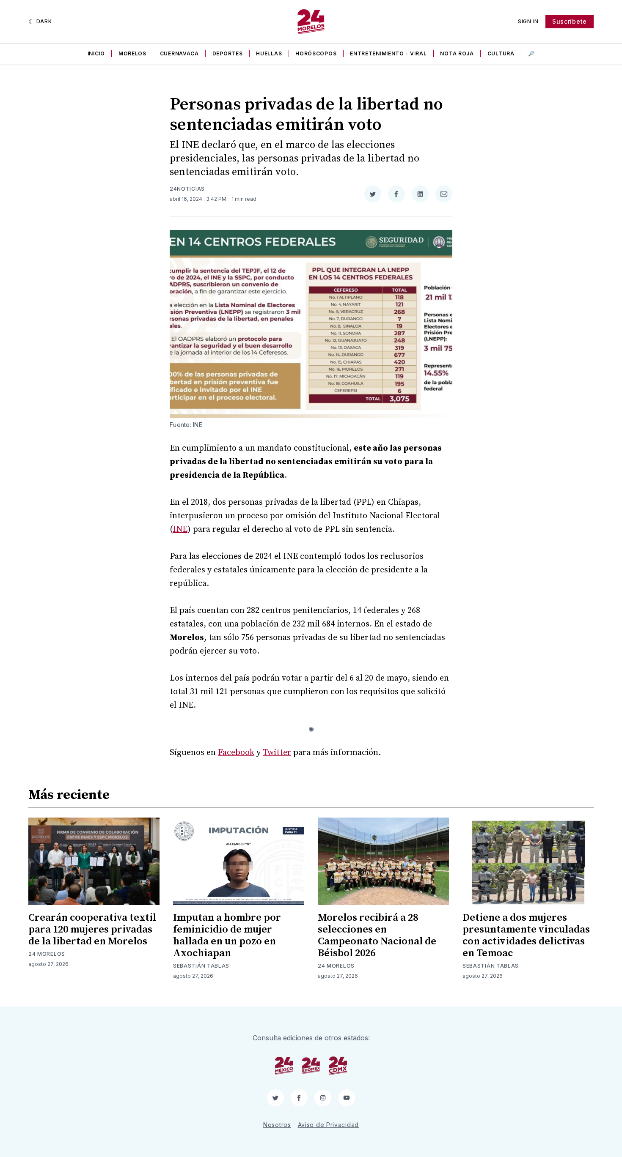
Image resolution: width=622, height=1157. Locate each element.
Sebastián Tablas (201, 966)
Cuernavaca (179, 53)
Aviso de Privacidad (328, 1124)
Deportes (227, 53)
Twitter (277, 752)
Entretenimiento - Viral (388, 53)
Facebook (236, 752)
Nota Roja (456, 53)
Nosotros (277, 1124)
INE (180, 529)
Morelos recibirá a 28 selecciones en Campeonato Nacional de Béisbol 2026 (377, 935)
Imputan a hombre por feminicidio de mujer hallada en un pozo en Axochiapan (227, 935)
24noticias (187, 189)
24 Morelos (46, 954)
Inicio (96, 53)
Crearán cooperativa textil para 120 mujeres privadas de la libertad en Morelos (92, 929)
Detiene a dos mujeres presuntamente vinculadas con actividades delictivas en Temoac (526, 935)
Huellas (269, 53)
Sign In (528, 21)
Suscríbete (569, 21)
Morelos (132, 53)
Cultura (501, 53)
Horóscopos (315, 53)
